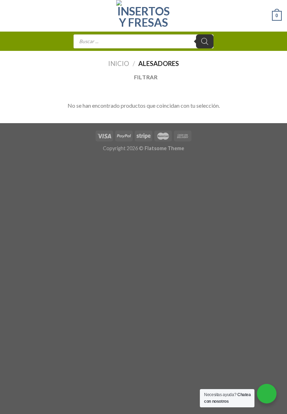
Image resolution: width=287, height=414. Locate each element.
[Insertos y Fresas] (143, 16)
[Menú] (9, 15)
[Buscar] (205, 41)
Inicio (118, 63)
